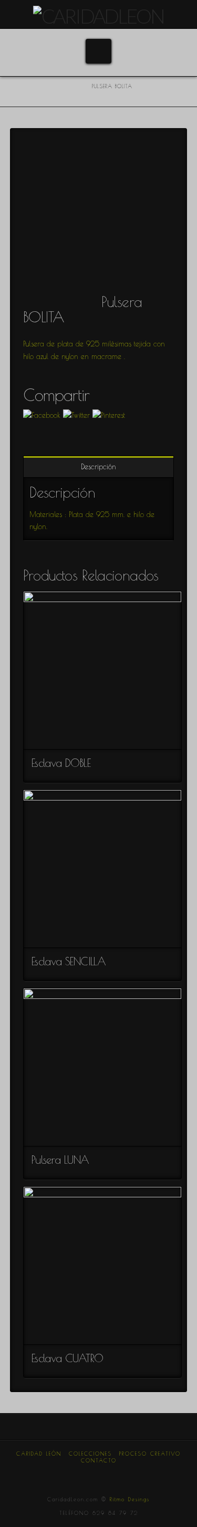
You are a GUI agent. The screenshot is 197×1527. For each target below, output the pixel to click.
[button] (98, 51)
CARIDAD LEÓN (38, 1453)
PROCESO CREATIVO (150, 1453)
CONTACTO (99, 1460)
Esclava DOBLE (61, 762)
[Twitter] (73, 1474)
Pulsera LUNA (60, 1159)
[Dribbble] (124, 1474)
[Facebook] (60, 1474)
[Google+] (85, 1474)
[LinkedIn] (99, 1474)
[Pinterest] (111, 1474)
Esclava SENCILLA (69, 961)
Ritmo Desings (130, 1499)
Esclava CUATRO (67, 1358)
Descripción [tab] (98, 466)
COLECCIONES (90, 1453)
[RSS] (137, 1474)
